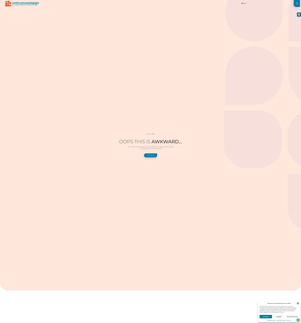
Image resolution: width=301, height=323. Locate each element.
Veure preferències (292, 316)
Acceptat (265, 316)
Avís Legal (288, 320)
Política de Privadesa (281, 320)
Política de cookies (271, 320)
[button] (299, 15)
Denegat (279, 316)
